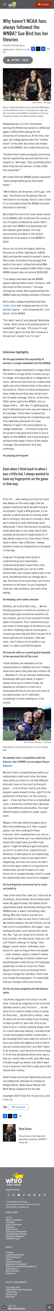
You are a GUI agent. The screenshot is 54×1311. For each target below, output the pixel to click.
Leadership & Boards (15, 1255)
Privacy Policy (11, 1292)
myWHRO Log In (13, 1238)
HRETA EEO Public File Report (19, 1290)
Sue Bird (24, 123)
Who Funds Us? (12, 1271)
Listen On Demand (14, 1224)
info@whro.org (23, 1207)
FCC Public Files (13, 1287)
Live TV (9, 1217)
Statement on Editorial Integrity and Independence (21, 1267)
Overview (10, 1252)
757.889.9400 (11, 1207)
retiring (13, 248)
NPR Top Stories (18, 1107)
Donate (45, 4)
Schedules (10, 1227)
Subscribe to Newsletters (16, 1231)
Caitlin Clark (10, 305)
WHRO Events (12, 1229)
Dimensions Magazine (15, 1236)
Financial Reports (13, 1257)
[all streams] (50, 1307)
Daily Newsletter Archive (16, 1234)
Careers (9, 1259)
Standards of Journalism (16, 1264)
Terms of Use (11, 1294)
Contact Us (10, 1273)
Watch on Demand (14, 1220)
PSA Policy (10, 1297)
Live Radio (10, 1222)
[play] (4, 1307)
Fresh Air (8, 1099)
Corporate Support (14, 1262)
